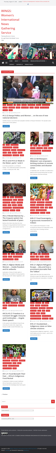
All (14, 104)
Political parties (25, 107)
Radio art (14, 152)
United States (16, 155)
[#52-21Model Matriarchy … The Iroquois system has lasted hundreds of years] (14, 189)
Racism (9, 152)
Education (39, 104)
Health (45, 148)
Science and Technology (36, 150)
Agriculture (9, 104)
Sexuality (20, 205)
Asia (39, 145)
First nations (19, 202)
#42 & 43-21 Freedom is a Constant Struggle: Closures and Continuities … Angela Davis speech (14, 316)
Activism (32, 199)
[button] (19, 61)
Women (10, 110)
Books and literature (7, 147)
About (16, 61)
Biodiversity (33, 202)
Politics (31, 107)
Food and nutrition (35, 207)
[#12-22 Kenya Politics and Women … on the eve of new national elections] (28, 90)
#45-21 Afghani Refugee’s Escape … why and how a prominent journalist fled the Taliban (40, 268)
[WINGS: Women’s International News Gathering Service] (3, 62)
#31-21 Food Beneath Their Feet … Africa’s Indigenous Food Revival (14, 376)
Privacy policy (29, 64)
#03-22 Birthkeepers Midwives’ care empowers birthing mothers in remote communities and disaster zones (41, 163)
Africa (4, 104)
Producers (25, 61)
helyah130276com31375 (15, 112)
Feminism (18, 107)
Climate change (45, 305)
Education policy (46, 104)
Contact (11, 64)
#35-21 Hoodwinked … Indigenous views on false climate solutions (40, 326)
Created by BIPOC (31, 104)
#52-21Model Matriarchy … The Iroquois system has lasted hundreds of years (14, 218)
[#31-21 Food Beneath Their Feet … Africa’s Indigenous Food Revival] (14, 350)
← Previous (4, 394)
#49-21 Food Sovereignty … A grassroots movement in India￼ (41, 220)
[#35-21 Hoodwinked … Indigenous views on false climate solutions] (41, 295)
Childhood (24, 104)
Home (10, 61)
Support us (19, 64)
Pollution (33, 313)
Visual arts (12, 210)
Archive (18, 104)
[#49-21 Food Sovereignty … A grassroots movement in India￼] (41, 191)
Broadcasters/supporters (38, 61)
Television (5, 110)
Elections (5, 107)
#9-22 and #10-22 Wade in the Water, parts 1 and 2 (13, 161)
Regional (37, 107)
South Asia (43, 212)
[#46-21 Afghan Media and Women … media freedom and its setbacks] (14, 246)
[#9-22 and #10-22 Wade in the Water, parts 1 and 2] (14, 138)
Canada (15, 199)
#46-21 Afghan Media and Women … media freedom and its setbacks (13, 266)
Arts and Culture (14, 144)
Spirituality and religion (36, 153)
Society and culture (44, 107)
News (46, 207)
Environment (11, 107)
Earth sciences (49, 202)
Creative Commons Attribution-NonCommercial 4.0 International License (33, 435)
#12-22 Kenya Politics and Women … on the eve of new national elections (25, 116)
